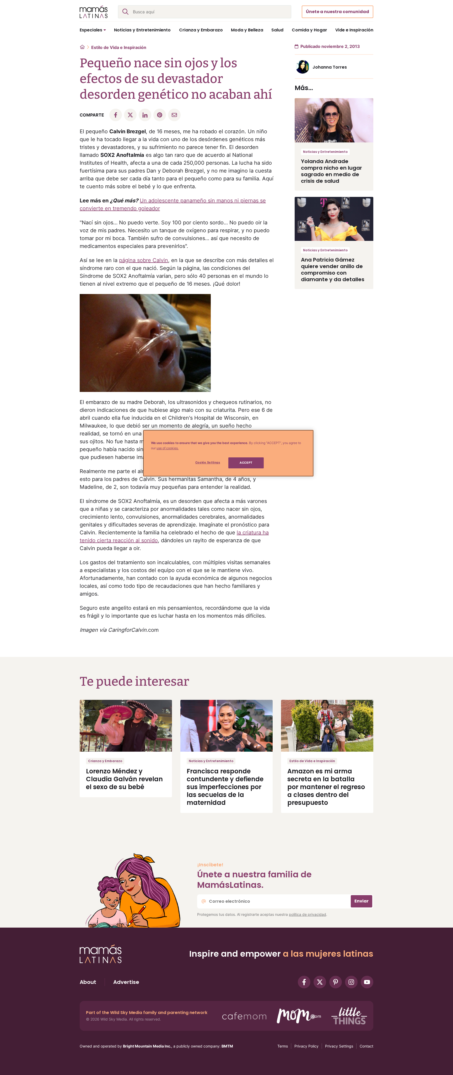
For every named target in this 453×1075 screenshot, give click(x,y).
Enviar (361, 901)
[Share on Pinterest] (159, 115)
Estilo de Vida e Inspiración (118, 47)
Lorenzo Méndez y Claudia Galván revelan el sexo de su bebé (124, 779)
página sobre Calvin (143, 260)
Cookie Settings (207, 462)
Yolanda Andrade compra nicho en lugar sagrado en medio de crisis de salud (331, 171)
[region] (228, 453)
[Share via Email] (174, 115)
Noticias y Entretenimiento (325, 151)
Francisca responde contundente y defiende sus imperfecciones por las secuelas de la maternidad (225, 787)
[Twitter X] (320, 982)
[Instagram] (351, 982)
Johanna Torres (329, 67)
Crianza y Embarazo (105, 761)
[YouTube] (367, 982)
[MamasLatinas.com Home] (93, 11)
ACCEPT (246, 462)
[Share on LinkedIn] (145, 115)
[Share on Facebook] (115, 115)
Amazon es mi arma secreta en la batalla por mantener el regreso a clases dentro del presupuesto (326, 787)
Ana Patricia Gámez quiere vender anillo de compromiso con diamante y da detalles (332, 269)
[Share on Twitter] (130, 115)
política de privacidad (307, 914)
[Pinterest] (335, 982)
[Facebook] (304, 982)
